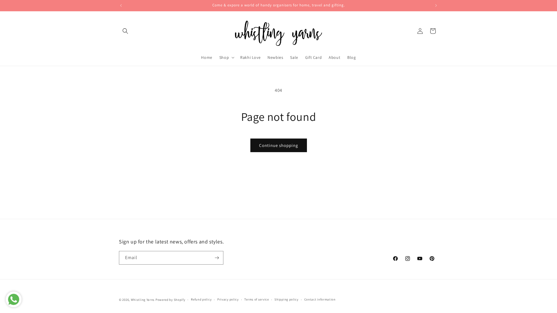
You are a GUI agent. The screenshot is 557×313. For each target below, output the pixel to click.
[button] (125, 31)
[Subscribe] (216, 258)
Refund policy (201, 299)
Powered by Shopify (170, 300)
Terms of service (256, 299)
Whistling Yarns (143, 300)
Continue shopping (278, 145)
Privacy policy (228, 299)
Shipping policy (286, 299)
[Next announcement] (436, 5)
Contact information (320, 299)
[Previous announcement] (121, 5)
